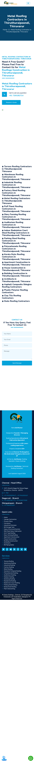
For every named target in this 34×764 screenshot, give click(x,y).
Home (5, 30)
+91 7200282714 (16, 95)
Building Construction (11, 541)
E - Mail (6, 493)
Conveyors (7, 523)
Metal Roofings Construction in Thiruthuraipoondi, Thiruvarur (16, 71)
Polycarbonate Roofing (11, 573)
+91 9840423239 (9, 505)
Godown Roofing (9, 577)
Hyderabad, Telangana (21, 596)
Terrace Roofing (9, 561)
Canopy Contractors (10, 519)
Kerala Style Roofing (10, 587)
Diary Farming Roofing (11, 535)
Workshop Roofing (9, 579)
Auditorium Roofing (10, 575)
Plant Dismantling (9, 589)
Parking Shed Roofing (10, 585)
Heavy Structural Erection (12, 529)
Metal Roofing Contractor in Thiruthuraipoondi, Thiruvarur (18, 31)
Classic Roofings (9, 594)
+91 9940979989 (21, 500)
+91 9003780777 (9, 500)
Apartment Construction (11, 537)
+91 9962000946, (9, 495)
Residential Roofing (10, 581)
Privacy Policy (8, 521)
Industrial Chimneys (10, 525)
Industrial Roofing (9, 565)
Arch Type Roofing (9, 533)
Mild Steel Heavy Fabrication (13, 531)
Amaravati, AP (8, 596)
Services (6, 555)
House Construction (10, 539)
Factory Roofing (9, 567)
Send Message (17, 363)
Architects (7, 543)
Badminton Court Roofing (12, 583)
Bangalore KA (28, 594)
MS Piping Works (9, 545)
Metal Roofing (8, 569)
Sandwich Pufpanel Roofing (12, 571)
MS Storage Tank (9, 527)
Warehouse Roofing (10, 563)
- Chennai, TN (18, 594)
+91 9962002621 (22, 495)
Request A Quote (11, 102)
